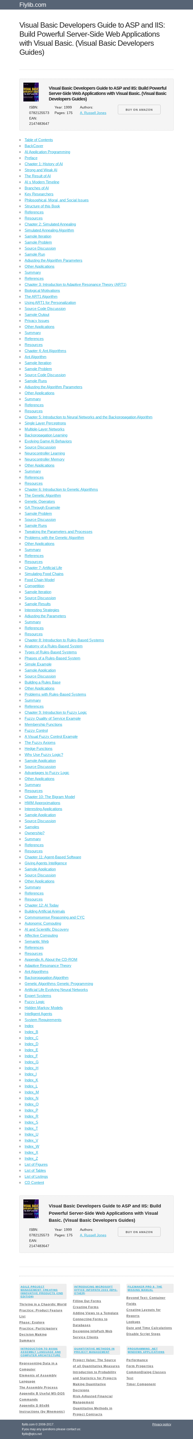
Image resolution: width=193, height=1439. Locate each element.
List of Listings (36, 1176)
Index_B (31, 1032)
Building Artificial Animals (45, 911)
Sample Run (35, 254)
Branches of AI (37, 188)
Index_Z (31, 1158)
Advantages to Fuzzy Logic (47, 772)
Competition (34, 586)
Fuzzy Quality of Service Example (53, 718)
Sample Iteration (38, 236)
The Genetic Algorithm (43, 495)
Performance (137, 1360)
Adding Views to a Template (96, 1313)
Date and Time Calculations (149, 1328)
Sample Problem (38, 242)
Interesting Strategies (42, 610)
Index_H (31, 1068)
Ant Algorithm (35, 357)
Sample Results (38, 604)
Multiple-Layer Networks (45, 429)
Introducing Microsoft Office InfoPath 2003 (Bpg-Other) (96, 1290)
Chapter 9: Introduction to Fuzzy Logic (56, 712)
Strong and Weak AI (41, 170)
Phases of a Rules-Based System (52, 658)
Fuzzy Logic (35, 1002)
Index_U (31, 1134)
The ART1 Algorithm (41, 296)
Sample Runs (36, 381)
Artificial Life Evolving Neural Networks (56, 989)
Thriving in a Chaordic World (43, 1304)
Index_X (31, 1152)
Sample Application (40, 670)
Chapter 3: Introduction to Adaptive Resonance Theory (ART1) (75, 284)
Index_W (32, 1146)
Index (29, 1026)
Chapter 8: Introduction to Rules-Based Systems (64, 640)
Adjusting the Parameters (45, 616)
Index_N (31, 1098)
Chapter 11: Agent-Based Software (53, 857)
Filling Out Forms (87, 1301)
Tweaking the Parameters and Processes (58, 531)
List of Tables (35, 1170)
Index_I (31, 1074)
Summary (33, 272)
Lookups (133, 1322)
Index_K (31, 1080)
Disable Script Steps (143, 1334)
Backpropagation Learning (46, 435)
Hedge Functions (39, 748)
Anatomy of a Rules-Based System (54, 646)
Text (129, 1378)
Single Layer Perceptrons (45, 423)
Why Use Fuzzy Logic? (44, 754)
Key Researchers (39, 194)
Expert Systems (38, 995)
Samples (32, 827)
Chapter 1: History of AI (44, 164)
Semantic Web (37, 941)
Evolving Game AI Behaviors (48, 441)
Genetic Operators (40, 501)
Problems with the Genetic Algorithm (54, 537)
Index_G (32, 1062)
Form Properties (140, 1366)
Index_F (31, 1056)
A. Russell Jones (93, 113)
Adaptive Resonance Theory (48, 965)
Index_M (32, 1092)
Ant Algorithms (37, 971)
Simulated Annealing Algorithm (49, 230)
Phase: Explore (32, 1322)
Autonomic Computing (43, 923)
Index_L (31, 1086)
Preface (31, 158)
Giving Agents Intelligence (46, 863)
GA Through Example (42, 507)
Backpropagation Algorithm (47, 977)
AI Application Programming (47, 152)
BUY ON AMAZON (139, 109)
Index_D (31, 1044)
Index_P (31, 1110)
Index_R (31, 1116)
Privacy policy (161, 1424)
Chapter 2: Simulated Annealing (50, 224)
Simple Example (38, 664)
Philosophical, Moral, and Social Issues (57, 200)
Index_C (31, 1038)
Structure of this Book (42, 206)
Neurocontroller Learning (45, 453)
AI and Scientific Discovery (47, 929)
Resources (34, 218)
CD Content (34, 1182)
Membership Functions (43, 724)
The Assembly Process (38, 1387)
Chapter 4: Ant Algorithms (45, 351)
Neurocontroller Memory (45, 459)
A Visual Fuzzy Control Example (51, 736)
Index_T (31, 1128)
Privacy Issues (37, 320)
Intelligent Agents (38, 1014)
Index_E (31, 1050)
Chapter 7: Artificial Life (43, 568)
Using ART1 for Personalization (50, 302)
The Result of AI (38, 176)
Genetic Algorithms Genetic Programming (59, 983)
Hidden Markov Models (44, 1008)
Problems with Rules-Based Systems (55, 694)
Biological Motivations (42, 290)
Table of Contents (39, 140)
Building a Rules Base (43, 682)
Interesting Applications (43, 809)
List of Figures (36, 1164)
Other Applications (40, 266)
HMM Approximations (42, 803)
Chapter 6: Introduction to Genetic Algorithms (61, 489)
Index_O (32, 1104)
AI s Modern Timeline (42, 182)
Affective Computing (41, 935)
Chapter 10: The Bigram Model (50, 797)
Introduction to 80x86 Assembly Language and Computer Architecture (41, 1352)
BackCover (34, 146)
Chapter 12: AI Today (42, 905)
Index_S (31, 1122)
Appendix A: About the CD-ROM (51, 959)
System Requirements (43, 1020)
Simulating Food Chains (44, 574)
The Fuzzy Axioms (40, 742)
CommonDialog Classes (146, 1372)
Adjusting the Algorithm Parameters (53, 260)
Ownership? (34, 833)
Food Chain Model (40, 580)
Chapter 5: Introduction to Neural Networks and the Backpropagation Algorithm (89, 417)
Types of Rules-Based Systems (51, 652)
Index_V (31, 1140)
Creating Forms (86, 1307)
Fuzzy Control (36, 730)
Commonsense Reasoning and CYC (55, 917)
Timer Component (141, 1384)
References (34, 212)
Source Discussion (40, 248)
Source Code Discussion (45, 308)
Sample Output (37, 314)
